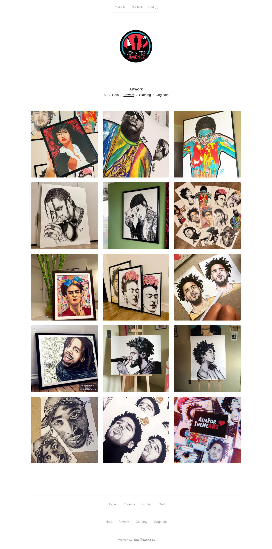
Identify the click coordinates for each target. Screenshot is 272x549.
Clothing (145, 94)
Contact (137, 7)
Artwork (128, 94)
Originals (162, 94)
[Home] (136, 47)
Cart (162, 504)
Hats (115, 94)
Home (112, 504)
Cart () (153, 7)
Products (119, 7)
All (105, 94)
